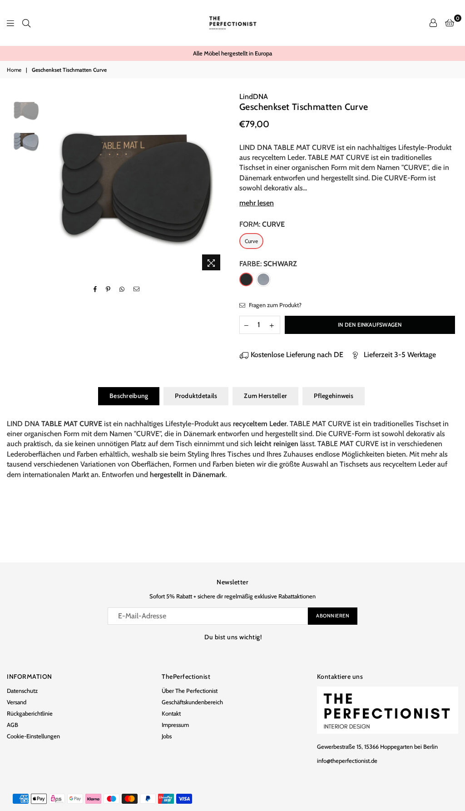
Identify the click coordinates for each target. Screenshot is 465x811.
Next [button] (218, 183)
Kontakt (171, 713)
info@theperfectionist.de (347, 760)
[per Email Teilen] (136, 289)
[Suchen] (26, 23)
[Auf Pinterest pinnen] (108, 289)
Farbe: (268, 263)
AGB (12, 724)
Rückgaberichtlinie (30, 713)
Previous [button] (51, 183)
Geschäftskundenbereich (192, 702)
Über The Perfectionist (190, 690)
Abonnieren (332, 615)
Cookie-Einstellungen (33, 736)
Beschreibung (128, 396)
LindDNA (253, 96)
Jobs (167, 736)
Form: (262, 224)
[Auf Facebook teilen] (95, 289)
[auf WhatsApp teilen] (122, 289)
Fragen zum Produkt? (274, 304)
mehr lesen (256, 203)
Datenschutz (22, 690)
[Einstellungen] (433, 23)
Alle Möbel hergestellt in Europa (232, 53)
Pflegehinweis (333, 396)
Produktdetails (196, 396)
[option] (232, 53)
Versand (16, 702)
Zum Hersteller (265, 396)
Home (14, 69)
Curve (251, 241)
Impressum (175, 724)
